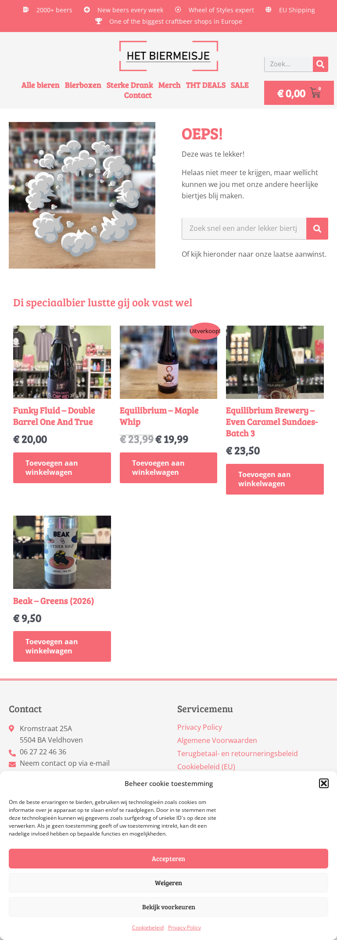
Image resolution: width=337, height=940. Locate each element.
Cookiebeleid (148, 927)
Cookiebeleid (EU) (206, 766)
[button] (323, 783)
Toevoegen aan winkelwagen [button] (51, 467)
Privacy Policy (184, 927)
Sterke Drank (130, 85)
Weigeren (168, 882)
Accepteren (168, 858)
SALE (240, 85)
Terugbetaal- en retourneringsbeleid (237, 753)
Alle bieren (41, 85)
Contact (138, 95)
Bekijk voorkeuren (168, 906)
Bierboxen (83, 85)
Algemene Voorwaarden (217, 740)
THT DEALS (206, 85)
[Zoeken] (320, 64)
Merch (169, 85)
